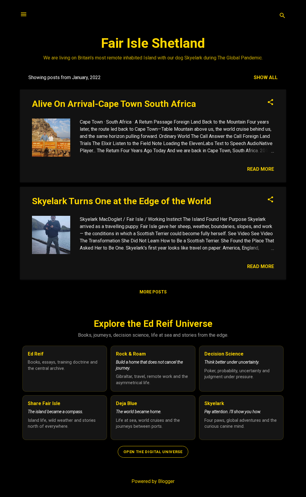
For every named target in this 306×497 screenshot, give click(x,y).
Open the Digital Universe (152, 452)
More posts (153, 292)
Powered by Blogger (153, 481)
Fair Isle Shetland (153, 43)
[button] (270, 103)
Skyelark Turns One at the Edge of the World (121, 201)
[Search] (282, 16)
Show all (266, 77)
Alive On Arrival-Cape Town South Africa (114, 104)
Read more (260, 169)
